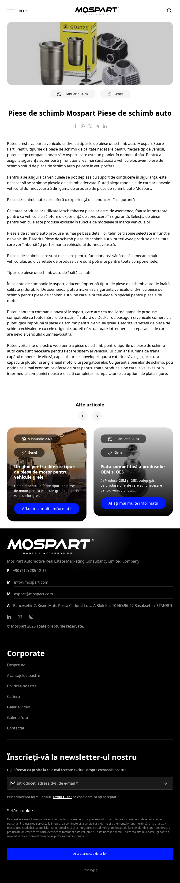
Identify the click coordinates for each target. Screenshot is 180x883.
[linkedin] (9, 617)
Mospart (18, 626)
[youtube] (20, 617)
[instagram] (31, 617)
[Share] (75, 126)
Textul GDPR (62, 797)
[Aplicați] (165, 783)
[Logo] (97, 11)
